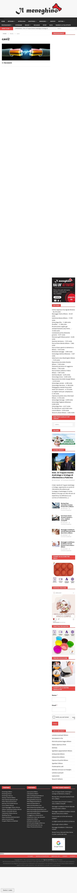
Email (54, 480)
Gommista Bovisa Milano (59, 93)
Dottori (60, 19)
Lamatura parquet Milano (60, 510)
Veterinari (18, 23)
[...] (68, 272)
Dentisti (52, 19)
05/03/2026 (57, 255)
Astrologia (21, 19)
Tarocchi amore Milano (59, 187)
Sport (45, 23)
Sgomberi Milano (57, 538)
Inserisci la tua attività (63, 23)
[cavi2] (26, 57)
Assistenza (31, 19)
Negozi (27, 23)
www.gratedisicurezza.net (34, 574)
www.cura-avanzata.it (8, 594)
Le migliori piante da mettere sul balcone (63, 596)
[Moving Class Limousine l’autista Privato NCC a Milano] (55, 280)
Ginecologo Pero (57, 181)
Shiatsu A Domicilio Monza (9, 586)
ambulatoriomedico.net (33, 596)
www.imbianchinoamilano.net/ (35, 582)
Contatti (65, 629)
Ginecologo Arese (57, 152)
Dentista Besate (57, 150)
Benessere (42, 19)
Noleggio (37, 23)
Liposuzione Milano (32, 566)
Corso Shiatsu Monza (8, 580)
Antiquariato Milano (58, 529)
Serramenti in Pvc (57, 513)
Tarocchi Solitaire (57, 554)
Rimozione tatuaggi (58, 126)
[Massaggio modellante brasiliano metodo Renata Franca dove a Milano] (55, 319)
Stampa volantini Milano (8, 572)
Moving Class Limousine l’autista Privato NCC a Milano (67, 279)
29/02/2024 (65, 323)
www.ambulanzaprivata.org (34, 600)
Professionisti (6, 23)
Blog (51, 23)
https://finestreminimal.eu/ (34, 602)
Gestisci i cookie (7, 890)
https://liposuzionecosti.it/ (9, 576)
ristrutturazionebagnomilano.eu (36, 598)
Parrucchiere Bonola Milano (60, 118)
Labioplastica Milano (32, 568)
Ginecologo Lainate (58, 158)
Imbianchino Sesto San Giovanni (36, 592)
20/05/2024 (65, 297)
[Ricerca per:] (65, 26)
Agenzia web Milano (48, 632)
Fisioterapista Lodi (57, 541)
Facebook (73, 629)
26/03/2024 (65, 310)
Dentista (54, 522)
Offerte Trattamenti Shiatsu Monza (11, 584)
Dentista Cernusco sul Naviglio (61, 544)
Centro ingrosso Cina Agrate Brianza (63, 84)
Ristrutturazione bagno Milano (61, 516)
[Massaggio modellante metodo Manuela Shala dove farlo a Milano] (55, 306)
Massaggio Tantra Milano (60, 89)
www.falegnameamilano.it (34, 576)
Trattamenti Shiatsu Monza (9, 588)
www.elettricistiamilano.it (34, 572)
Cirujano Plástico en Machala (10, 596)
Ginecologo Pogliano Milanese (61, 177)
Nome (55, 470)
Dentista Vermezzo (58, 116)
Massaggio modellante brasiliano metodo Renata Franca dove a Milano (67, 319)
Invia (55, 498)
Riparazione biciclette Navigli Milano (63, 154)
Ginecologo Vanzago (58, 175)
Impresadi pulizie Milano (33, 588)
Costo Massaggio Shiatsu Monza (11, 582)
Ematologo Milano (7, 566)
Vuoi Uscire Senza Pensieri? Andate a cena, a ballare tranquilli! (66, 293)
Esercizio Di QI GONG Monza (10, 578)
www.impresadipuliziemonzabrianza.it (37, 586)
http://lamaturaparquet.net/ (10, 574)
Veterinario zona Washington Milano (63, 133)
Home (3, 19)
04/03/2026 (65, 283)
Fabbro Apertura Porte (59, 519)
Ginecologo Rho (57, 97)
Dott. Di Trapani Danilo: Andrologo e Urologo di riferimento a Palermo (63, 250)
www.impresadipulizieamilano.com (36, 584)
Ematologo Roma (7, 568)
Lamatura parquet (57, 547)
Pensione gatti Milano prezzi (61, 112)
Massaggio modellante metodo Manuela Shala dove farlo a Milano (68, 306)
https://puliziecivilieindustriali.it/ (11, 592)
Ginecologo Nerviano (58, 160)
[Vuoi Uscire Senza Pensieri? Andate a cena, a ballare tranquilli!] (55, 292)
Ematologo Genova (7, 570)
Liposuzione (55, 551)
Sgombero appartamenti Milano (62, 526)
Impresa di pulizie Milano (60, 535)
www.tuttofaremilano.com (34, 580)
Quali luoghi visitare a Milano (60, 599)
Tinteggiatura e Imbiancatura (35, 590)
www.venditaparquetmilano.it (35, 570)
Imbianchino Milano (58, 532)
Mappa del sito (55, 629)
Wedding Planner (6, 590)
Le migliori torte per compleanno (62, 166)
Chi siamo (30, 629)
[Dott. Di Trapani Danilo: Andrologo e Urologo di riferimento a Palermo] (63, 236)
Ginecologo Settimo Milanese (61, 129)
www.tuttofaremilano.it (33, 578)
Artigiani (11, 19)
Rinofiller (55, 99)
